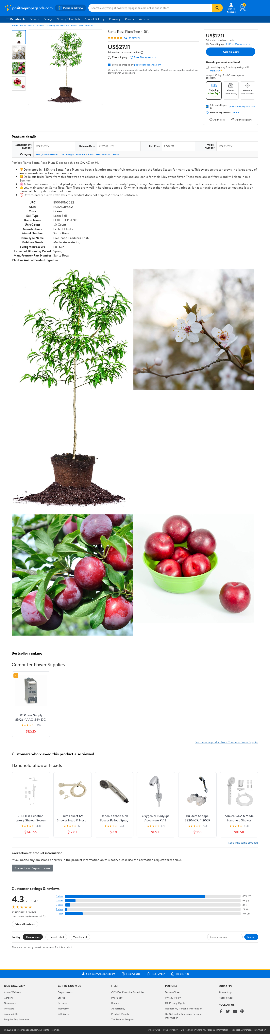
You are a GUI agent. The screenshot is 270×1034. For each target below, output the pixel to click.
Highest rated (56, 937)
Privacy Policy (173, 997)
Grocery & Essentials (68, 19)
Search (251, 937)
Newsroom (10, 1003)
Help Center (133, 974)
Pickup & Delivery (94, 19)
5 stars (59, 896)
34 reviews (134, 37)
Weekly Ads (182, 974)
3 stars (59, 904)
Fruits (116, 154)
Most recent (33, 937)
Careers (129, 19)
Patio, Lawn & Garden (31, 25)
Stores (61, 997)
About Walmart (12, 992)
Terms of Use (172, 992)
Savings (48, 19)
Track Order (158, 974)
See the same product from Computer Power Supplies (226, 742)
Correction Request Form (32, 868)
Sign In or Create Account (100, 974)
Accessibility (118, 1008)
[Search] (217, 8)
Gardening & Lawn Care (57, 25)
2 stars (59, 909)
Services (34, 19)
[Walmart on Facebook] (221, 1011)
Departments (17, 19)
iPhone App (225, 992)
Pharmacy (114, 19)
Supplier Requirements (16, 1019)
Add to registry (243, 119)
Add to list (219, 119)
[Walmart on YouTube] (235, 1011)
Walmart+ (63, 1008)
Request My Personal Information (183, 1008)
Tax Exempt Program (122, 1019)
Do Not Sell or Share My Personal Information (204, 1029)
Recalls (115, 1003)
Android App (226, 997)
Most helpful (80, 937)
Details (235, 112)
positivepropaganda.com (147, 64)
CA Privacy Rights (175, 1003)
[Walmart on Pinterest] (242, 1011)
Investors (9, 1008)
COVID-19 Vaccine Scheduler (127, 992)
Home (15, 25)
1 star (60, 913)
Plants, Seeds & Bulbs (82, 25)
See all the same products (243, 842)
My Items (144, 19)
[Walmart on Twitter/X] (228, 1011)
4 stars (59, 900)
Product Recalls (120, 1014)
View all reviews (25, 924)
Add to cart (231, 51)
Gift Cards (63, 1014)
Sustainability (11, 1014)
